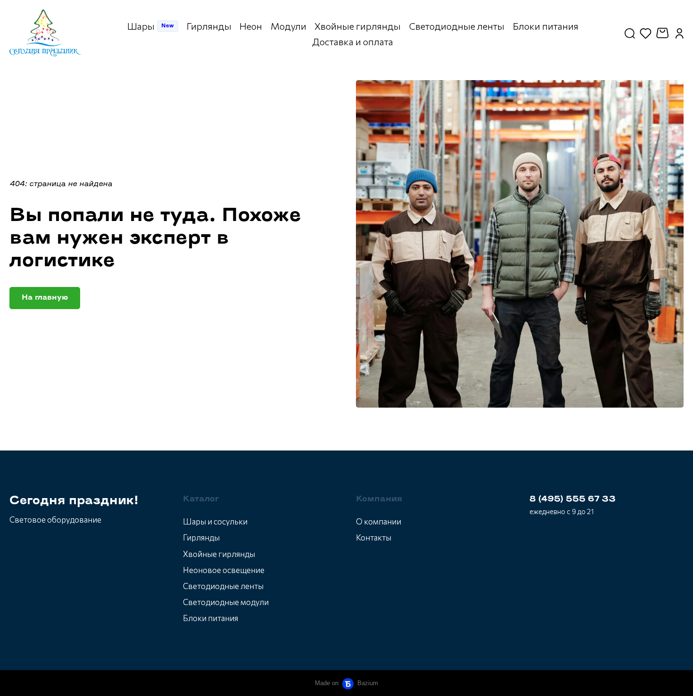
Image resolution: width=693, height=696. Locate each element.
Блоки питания (210, 618)
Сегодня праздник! (74, 501)
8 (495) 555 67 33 (572, 499)
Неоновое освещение (223, 570)
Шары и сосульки (215, 521)
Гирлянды (201, 537)
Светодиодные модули (226, 602)
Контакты (373, 537)
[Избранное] (646, 33)
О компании (378, 521)
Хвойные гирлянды (219, 554)
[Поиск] (630, 33)
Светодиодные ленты (223, 586)
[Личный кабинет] (680, 33)
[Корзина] (663, 33)
